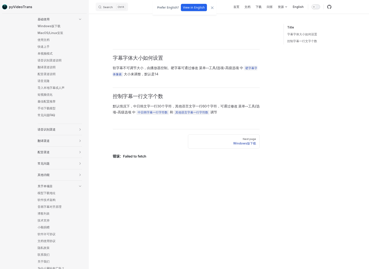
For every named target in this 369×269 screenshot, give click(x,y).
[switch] (316, 6)
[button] (60, 19)
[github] (329, 7)
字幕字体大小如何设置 (302, 34)
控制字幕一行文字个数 (302, 41)
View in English (194, 7)
